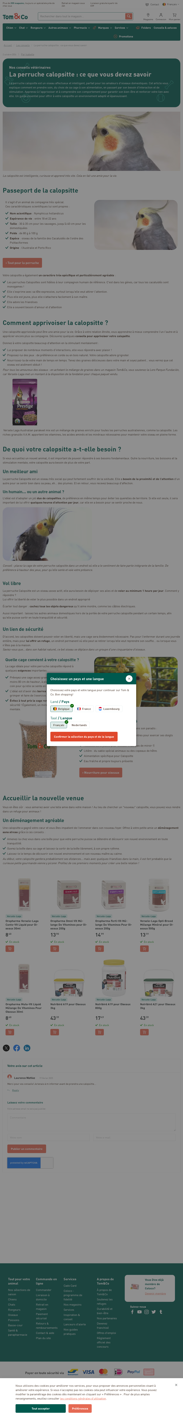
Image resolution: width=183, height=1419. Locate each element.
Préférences (80, 1408)
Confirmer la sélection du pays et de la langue (84, 736)
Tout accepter (41, 1408)
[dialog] (91, 709)
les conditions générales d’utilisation (83, 1398)
